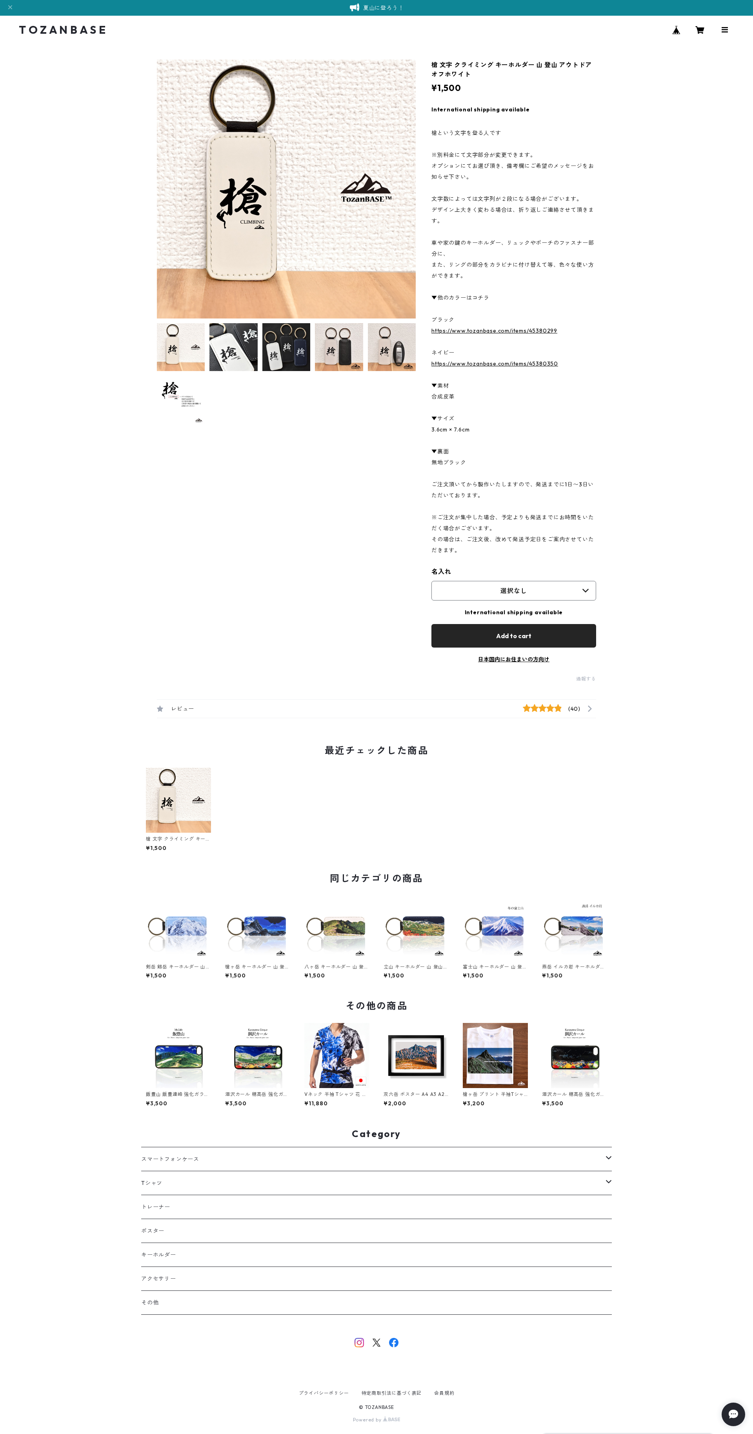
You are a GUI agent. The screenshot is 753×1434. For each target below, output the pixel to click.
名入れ (441, 571)
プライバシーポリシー (324, 1393)
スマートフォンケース (170, 1159)
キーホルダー (158, 1254)
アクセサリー (158, 1278)
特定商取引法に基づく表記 (392, 1393)
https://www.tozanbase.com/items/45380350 (494, 363)
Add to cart (513, 636)
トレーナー (155, 1206)
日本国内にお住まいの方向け (513, 659)
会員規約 (444, 1393)
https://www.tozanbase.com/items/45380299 (494, 330)
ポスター (152, 1230)
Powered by (368, 1420)
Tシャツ (151, 1183)
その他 (149, 1302)
